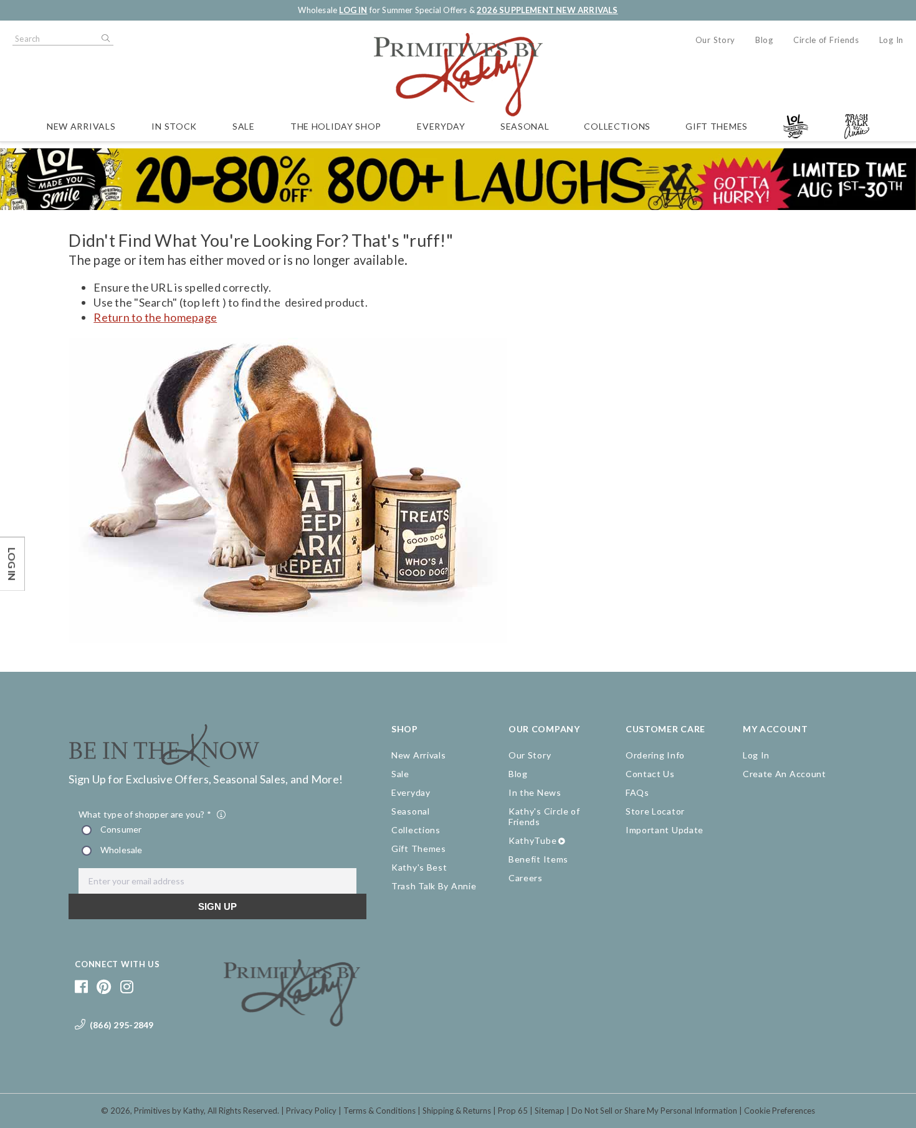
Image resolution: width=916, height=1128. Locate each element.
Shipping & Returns (456, 1111)
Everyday (441, 126)
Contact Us (650, 773)
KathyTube (532, 840)
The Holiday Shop (335, 126)
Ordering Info (655, 755)
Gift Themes (716, 126)
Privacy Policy (311, 1111)
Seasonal (525, 126)
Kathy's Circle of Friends (544, 816)
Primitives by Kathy (169, 1111)
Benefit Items (538, 859)
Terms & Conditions (379, 1111)
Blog (764, 40)
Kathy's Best (419, 867)
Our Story (715, 40)
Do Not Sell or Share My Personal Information (654, 1111)
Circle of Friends (826, 40)
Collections (617, 126)
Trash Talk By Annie (433, 886)
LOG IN (353, 10)
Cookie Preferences (779, 1111)
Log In (891, 40)
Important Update (665, 829)
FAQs (637, 792)
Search (104, 38)
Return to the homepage (155, 317)
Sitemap (550, 1111)
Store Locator (655, 811)
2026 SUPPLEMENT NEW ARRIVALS (547, 10)
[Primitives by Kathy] (292, 1022)
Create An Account (784, 773)
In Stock (174, 126)
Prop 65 (513, 1111)
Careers (525, 877)
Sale (243, 126)
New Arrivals (81, 126)
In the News (534, 792)
